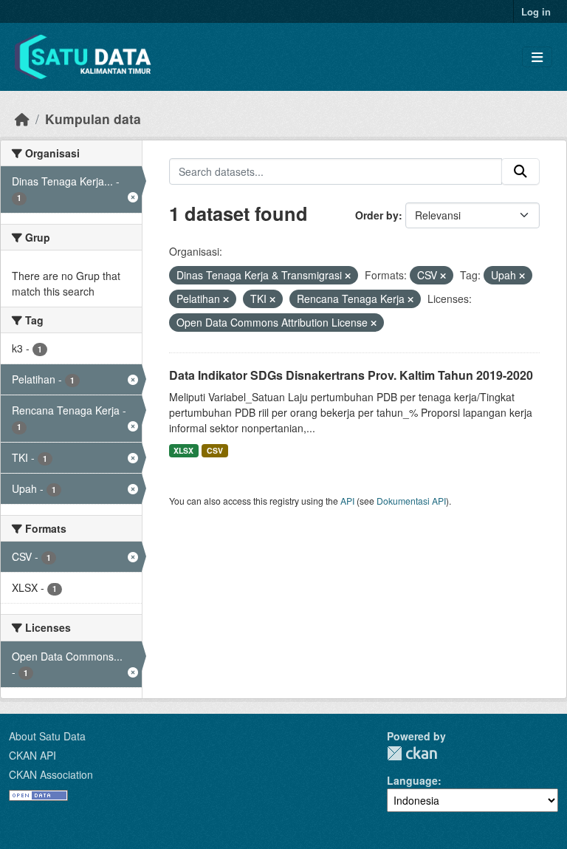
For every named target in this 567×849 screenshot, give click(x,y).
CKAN (412, 753)
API (347, 500)
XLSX (183, 450)
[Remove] (348, 276)
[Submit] (520, 171)
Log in (536, 11)
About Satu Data (47, 736)
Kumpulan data (93, 118)
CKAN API (32, 755)
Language (412, 780)
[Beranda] (22, 118)
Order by (377, 215)
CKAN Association (51, 774)
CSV (215, 450)
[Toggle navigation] (537, 57)
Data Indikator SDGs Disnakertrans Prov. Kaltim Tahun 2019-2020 (351, 374)
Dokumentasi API (411, 500)
